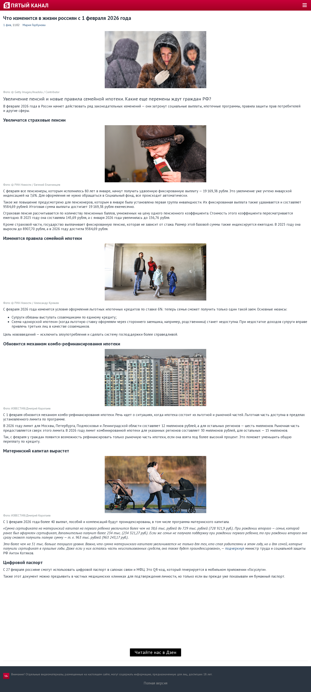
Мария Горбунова (34, 25)
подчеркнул (234, 548)
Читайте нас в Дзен (155, 652)
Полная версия (155, 683)
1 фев (7, 25)
